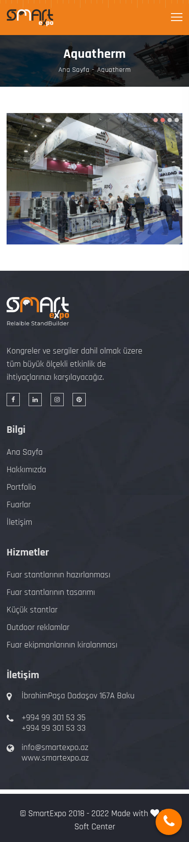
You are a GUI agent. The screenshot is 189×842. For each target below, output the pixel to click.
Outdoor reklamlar (38, 627)
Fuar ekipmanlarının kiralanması (62, 645)
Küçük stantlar (32, 610)
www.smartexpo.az (55, 758)
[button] (155, 120)
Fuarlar (19, 504)
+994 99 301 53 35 (54, 717)
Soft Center (94, 826)
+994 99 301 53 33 (54, 728)
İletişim (19, 522)
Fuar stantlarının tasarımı (51, 592)
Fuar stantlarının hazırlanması (58, 574)
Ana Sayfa (74, 70)
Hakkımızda (26, 469)
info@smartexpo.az (55, 747)
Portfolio (21, 487)
